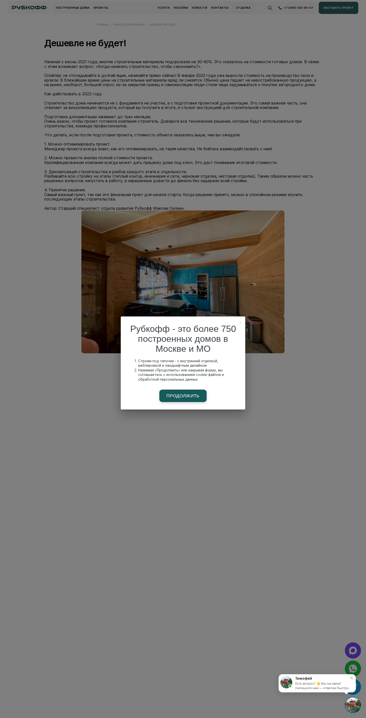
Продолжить (183, 395)
